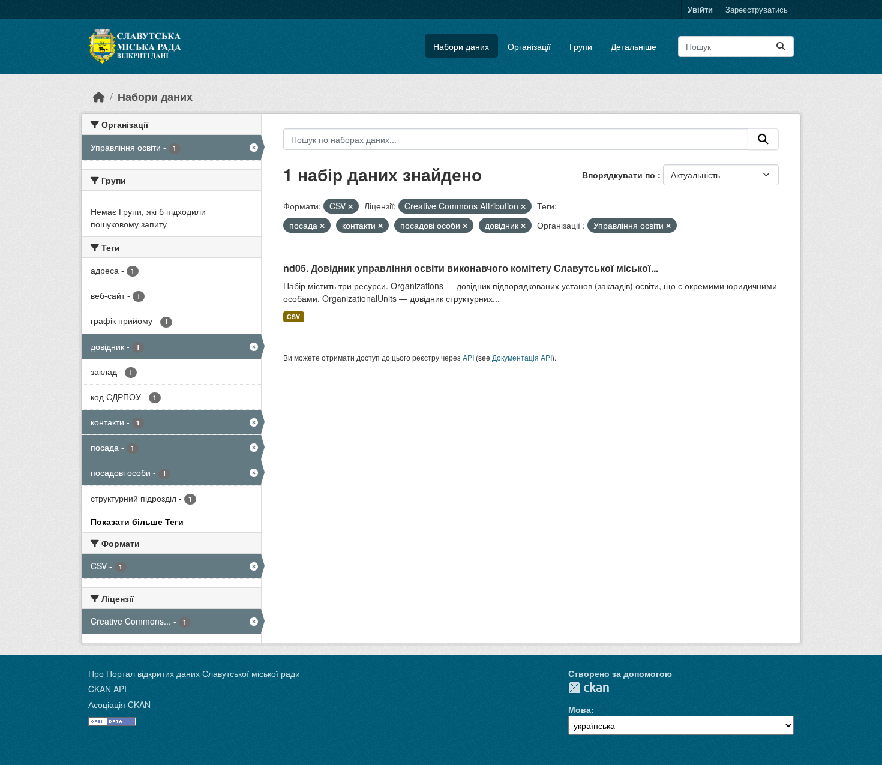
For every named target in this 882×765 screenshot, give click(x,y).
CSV (293, 316)
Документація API (522, 357)
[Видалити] (350, 206)
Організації (529, 46)
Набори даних (461, 46)
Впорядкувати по (620, 175)
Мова (579, 709)
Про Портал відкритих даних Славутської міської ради (194, 673)
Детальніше (633, 46)
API (468, 357)
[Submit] (781, 46)
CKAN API (107, 689)
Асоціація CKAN (119, 704)
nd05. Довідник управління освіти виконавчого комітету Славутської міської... (470, 268)
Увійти (700, 9)
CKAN (588, 687)
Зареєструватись (756, 9)
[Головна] (99, 96)
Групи (580, 46)
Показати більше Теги (137, 521)
